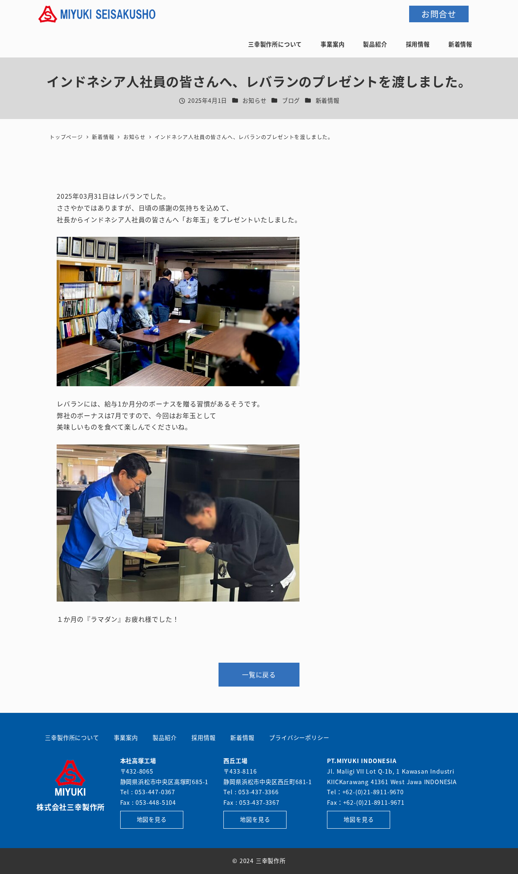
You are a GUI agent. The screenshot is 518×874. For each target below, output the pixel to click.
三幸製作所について (72, 738)
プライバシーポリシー (299, 738)
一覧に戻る (259, 674)
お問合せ (438, 14)
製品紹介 (164, 738)
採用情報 (203, 738)
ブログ (291, 100)
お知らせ (254, 100)
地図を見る (152, 819)
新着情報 (328, 100)
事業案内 (126, 738)
